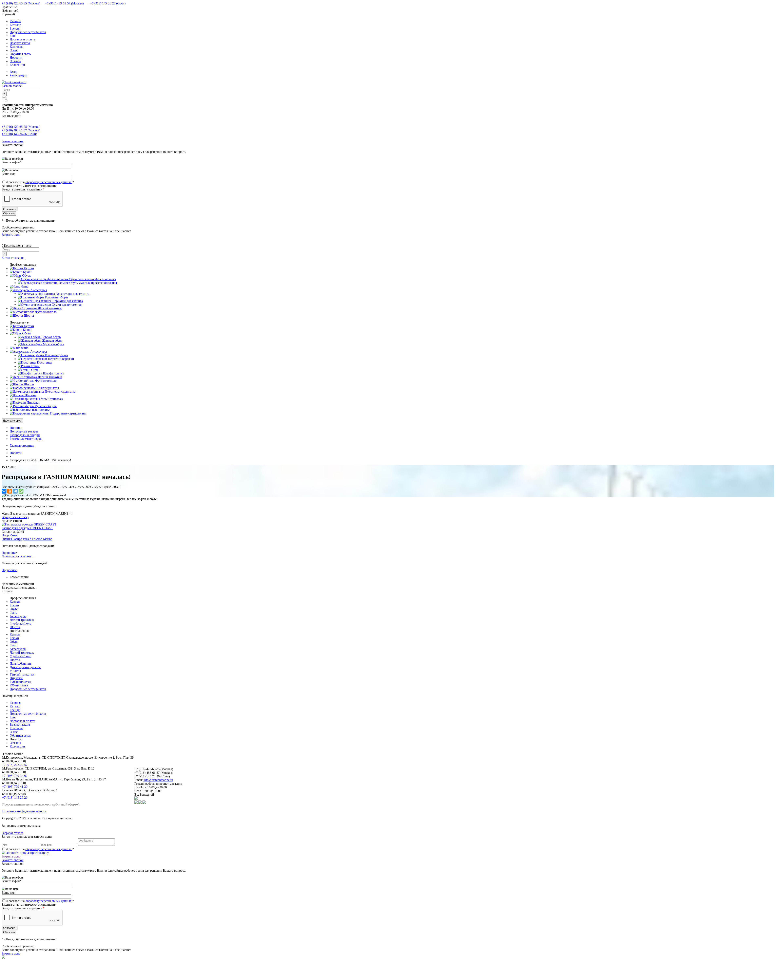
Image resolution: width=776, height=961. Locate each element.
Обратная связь (20, 54)
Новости (16, 57)
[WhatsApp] (21, 491)
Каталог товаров (13, 257)
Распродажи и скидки (25, 435)
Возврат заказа (20, 43)
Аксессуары (18, 616)
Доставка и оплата (22, 39)
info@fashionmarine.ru (158, 780)
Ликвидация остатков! (17, 556)
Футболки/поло (20, 623)
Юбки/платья (19, 685)
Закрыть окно (11, 234)
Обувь (14, 609)
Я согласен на (40, 182)
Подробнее (9, 535)
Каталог (15, 24)
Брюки (14, 605)
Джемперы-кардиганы (25, 667)
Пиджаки (16, 678)
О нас (14, 50)
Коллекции (17, 65)
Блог (13, 35)
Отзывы (15, 61)
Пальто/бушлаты (21, 663)
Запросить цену (37, 852)
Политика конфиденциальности (24, 811)
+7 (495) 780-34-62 (14, 775)
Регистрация (18, 75)
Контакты (16, 46)
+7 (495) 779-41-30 (14, 786)
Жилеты (15, 670)
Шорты (15, 627)
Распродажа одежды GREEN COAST (27, 528)
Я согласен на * (40, 849)
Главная (15, 21)
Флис (13, 612)
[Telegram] (15, 491)
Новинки (16, 427)
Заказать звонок (12, 141)
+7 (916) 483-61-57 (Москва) (64, 3)
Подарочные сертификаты (28, 32)
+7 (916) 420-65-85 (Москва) (21, 3)
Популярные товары (24, 431)
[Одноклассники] (9, 491)
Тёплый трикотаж (22, 674)
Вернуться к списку (15, 517)
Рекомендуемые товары (26, 438)
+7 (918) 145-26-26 (14, 797)
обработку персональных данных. (48, 182)
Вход (13, 71)
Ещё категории (12, 420)
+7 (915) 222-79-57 (14, 764)
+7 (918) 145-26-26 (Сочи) (107, 3)
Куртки (15, 601)
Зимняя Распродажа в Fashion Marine (27, 539)
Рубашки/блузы (20, 681)
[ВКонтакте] (4, 491)
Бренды (15, 28)
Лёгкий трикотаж (22, 620)
